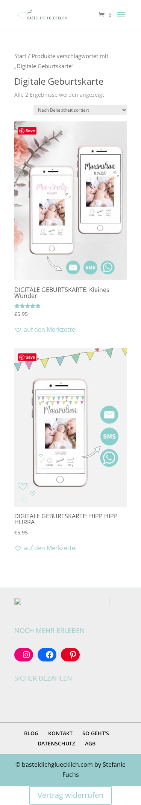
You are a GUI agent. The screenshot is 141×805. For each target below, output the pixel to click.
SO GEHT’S (95, 733)
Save (30, 130)
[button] (45, 330)
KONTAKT (60, 733)
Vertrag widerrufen (70, 795)
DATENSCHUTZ (56, 743)
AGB (90, 743)
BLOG (31, 733)
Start (20, 56)
